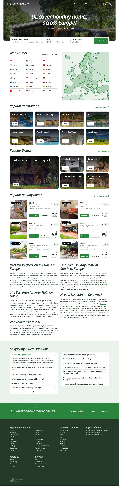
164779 (37, 225)
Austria (68, 308)
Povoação (38, 443)
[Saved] (105, 4)
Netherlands (64, 430)
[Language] (110, 4)
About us (13, 459)
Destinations (78, 4)
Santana (38, 450)
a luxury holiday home (32, 273)
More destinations (100, 107)
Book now (34, 215)
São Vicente (39, 430)
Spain (99, 273)
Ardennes (13, 432)
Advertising (13, 462)
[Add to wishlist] (51, 204)
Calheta (37, 432)
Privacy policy (39, 466)
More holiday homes (100, 196)
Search (102, 41)
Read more (44, 215)
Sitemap (12, 466)
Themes (88, 4)
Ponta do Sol (39, 437)
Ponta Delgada (40, 448)
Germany (103, 304)
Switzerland (76, 308)
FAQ (36, 459)
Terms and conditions (42, 464)
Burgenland (13, 441)
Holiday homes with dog (93, 432)
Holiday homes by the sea (94, 434)
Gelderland (13, 448)
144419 (38, 245)
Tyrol (11, 439)
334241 (89, 225)
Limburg (12, 443)
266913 (89, 245)
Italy (94, 273)
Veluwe (12, 430)
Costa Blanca (14, 434)
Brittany (12, 446)
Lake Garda (13, 437)
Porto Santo (39, 439)
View (15, 124)
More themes (102, 151)
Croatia (62, 443)
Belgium (63, 439)
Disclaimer (38, 462)
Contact (12, 464)
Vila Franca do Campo (42, 446)
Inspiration (97, 4)
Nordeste (38, 441)
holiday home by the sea (99, 284)
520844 (88, 204)
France (62, 306)
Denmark (70, 306)
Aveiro (37, 434)
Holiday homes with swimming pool (97, 430)
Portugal (63, 450)
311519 (36, 204)
